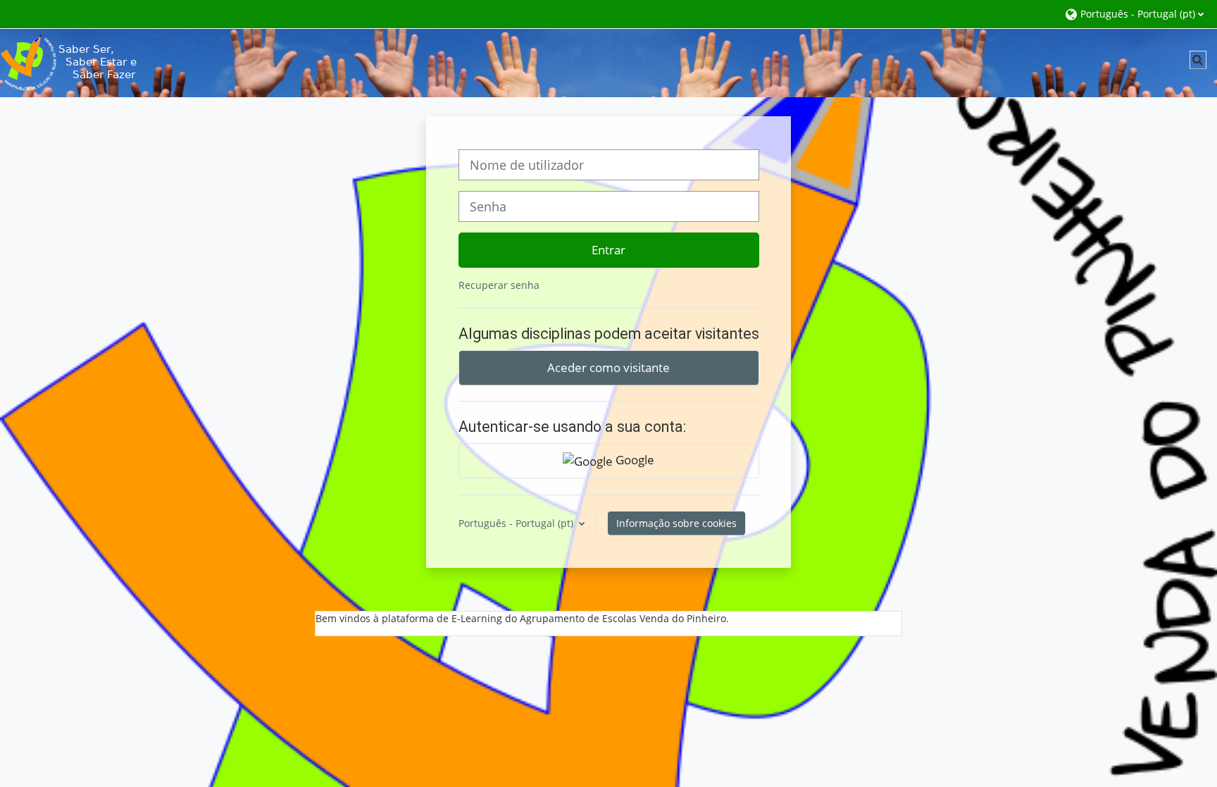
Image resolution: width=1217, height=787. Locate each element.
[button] (1133, 14)
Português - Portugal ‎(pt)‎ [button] (517, 523)
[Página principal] (70, 61)
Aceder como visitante (608, 367)
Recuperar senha (498, 285)
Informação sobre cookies (676, 523)
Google (633, 459)
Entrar (608, 249)
